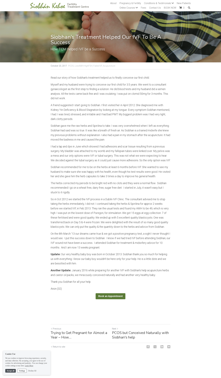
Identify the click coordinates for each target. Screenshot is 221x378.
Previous (57, 328)
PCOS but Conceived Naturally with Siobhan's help (140, 335)
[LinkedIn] (161, 346)
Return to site (59, 347)
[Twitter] (155, 346)
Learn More (29, 366)
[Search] (189, 7)
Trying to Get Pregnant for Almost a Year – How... (79, 335)
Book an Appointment (110, 296)
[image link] (47, 5)
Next (114, 328)
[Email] (168, 346)
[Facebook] (148, 346)
